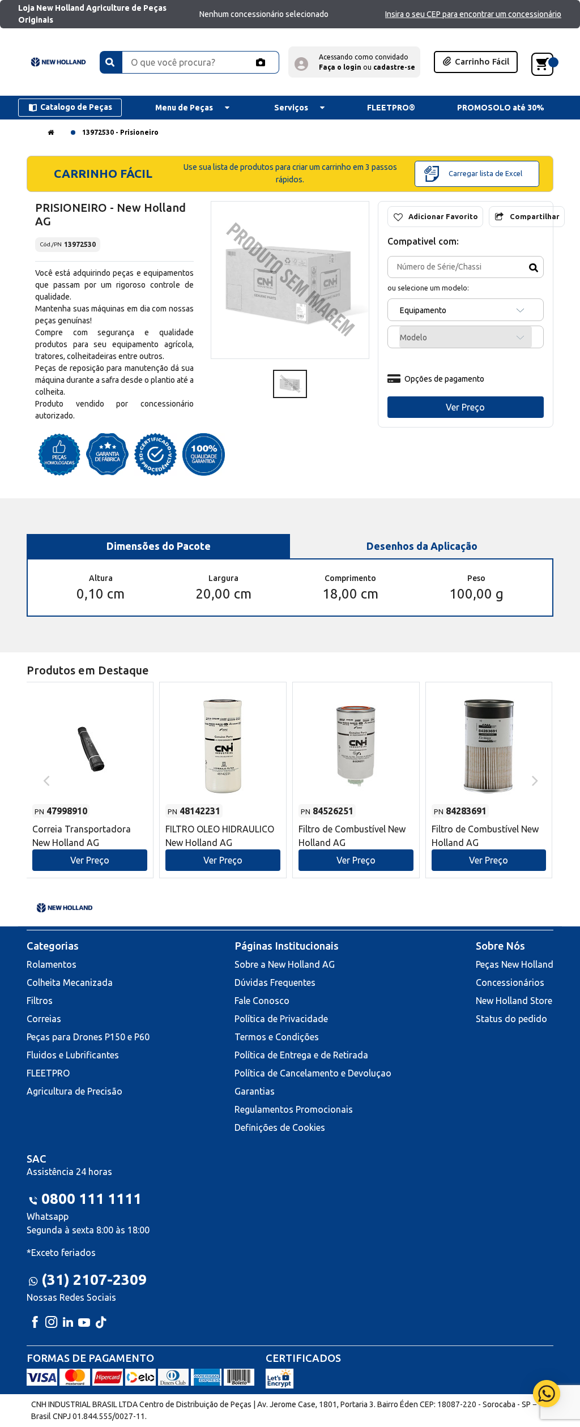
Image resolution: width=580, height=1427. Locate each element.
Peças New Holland (514, 964)
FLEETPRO (48, 1073)
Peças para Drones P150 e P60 (88, 1037)
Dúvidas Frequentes (274, 982)
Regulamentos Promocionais (293, 1109)
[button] (354, 62)
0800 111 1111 (91, 1198)
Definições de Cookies (279, 1127)
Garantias (254, 1091)
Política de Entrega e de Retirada (301, 1055)
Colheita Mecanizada (70, 982)
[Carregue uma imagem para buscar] (260, 62)
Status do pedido (511, 1019)
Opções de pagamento (444, 378)
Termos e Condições (276, 1037)
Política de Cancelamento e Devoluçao (312, 1073)
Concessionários (510, 982)
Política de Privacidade (281, 1019)
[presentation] (45, 779)
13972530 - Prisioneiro (120, 132)
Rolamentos (51, 964)
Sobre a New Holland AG (284, 964)
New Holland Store (514, 1001)
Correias (44, 1019)
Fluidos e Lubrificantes (73, 1055)
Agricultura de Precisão (74, 1091)
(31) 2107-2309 (94, 1279)
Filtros (40, 1001)
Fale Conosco (261, 1001)
